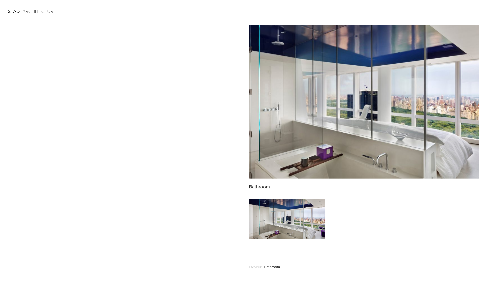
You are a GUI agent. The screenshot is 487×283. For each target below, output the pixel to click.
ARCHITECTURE (32, 11)
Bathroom (272, 267)
